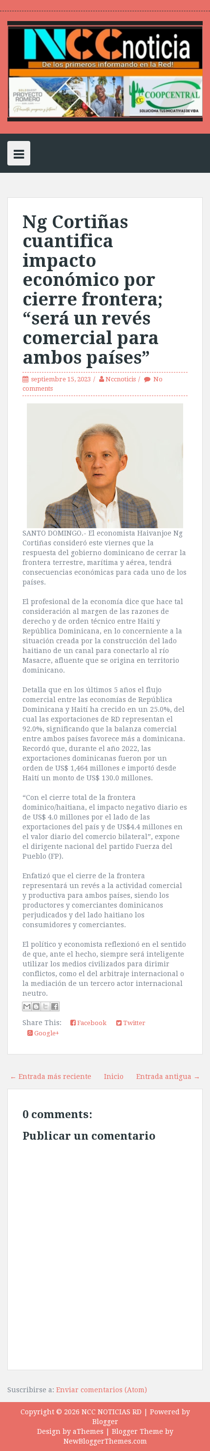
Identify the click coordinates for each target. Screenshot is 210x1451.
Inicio (114, 1076)
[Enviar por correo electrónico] (27, 1006)
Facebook (91, 1023)
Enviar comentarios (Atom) (101, 1390)
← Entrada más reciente (50, 1076)
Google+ (46, 1033)
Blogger (105, 1422)
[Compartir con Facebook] (55, 1006)
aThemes (88, 1431)
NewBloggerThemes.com (105, 1441)
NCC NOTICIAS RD (112, 1412)
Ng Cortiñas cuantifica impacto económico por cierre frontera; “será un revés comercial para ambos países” (92, 289)
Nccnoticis (120, 379)
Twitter (134, 1023)
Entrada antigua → (168, 1076)
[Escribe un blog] (36, 1006)
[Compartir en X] (45, 1006)
